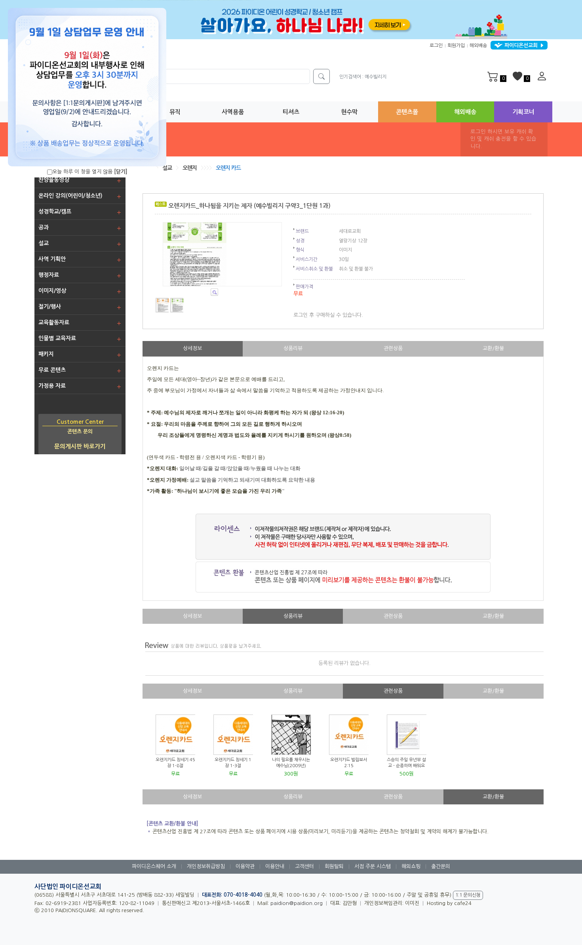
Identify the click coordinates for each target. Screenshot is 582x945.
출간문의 (440, 866)
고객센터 (304, 866)
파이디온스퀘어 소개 (154, 866)
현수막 (349, 112)
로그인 (436, 45)
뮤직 (175, 112)
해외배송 (478, 45)
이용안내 (274, 866)
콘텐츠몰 (407, 112)
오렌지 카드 (228, 168)
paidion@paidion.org (296, 903)
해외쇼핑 (410, 866)
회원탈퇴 (334, 866)
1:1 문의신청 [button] (468, 895)
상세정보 (192, 348)
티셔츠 (291, 112)
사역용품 (233, 112)
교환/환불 (493, 348)
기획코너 (523, 112)
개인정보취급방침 (206, 866)
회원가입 (456, 45)
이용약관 (245, 866)
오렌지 (190, 168)
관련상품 (393, 348)
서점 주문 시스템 (372, 866)
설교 (167, 168)
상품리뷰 (292, 348)
